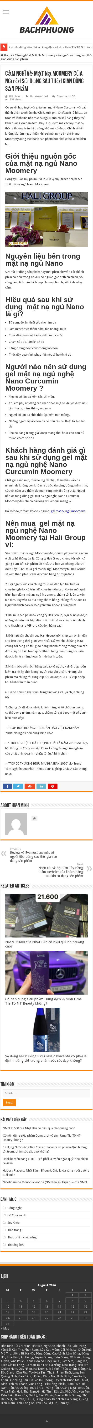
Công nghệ (14, 1208)
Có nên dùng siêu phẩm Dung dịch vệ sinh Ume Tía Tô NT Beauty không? (43, 1001)
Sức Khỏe (13, 1222)
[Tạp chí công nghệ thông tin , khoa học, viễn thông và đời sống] (46, 19)
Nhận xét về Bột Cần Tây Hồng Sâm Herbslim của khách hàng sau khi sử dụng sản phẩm (60, 870)
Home (7, 55)
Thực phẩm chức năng (22, 1237)
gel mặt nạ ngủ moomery (68, 511)
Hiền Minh (15, 96)
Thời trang (14, 1230)
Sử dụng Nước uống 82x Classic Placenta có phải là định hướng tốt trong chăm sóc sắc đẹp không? (46, 1058)
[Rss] (46, 1421)
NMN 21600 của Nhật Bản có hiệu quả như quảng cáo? (39, 1128)
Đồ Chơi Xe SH (16, 1215)
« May (5, 1328)
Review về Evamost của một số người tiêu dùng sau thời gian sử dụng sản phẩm (33, 855)
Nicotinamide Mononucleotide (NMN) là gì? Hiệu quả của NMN (45, 1182)
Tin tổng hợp (16, 1244)
